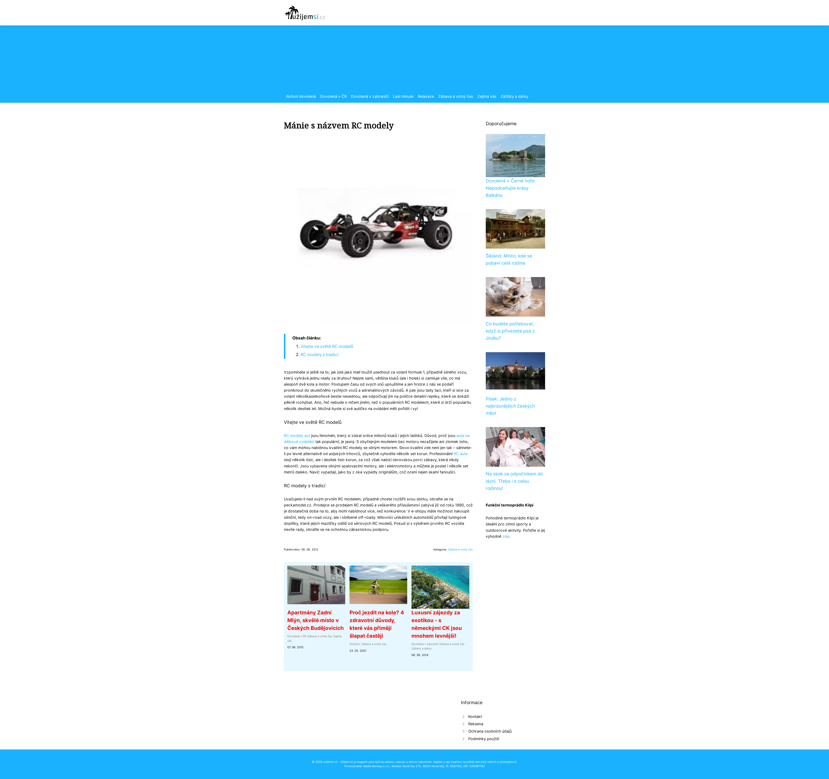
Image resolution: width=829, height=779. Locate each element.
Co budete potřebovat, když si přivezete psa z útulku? (510, 331)
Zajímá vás (486, 96)
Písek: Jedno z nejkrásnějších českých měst (510, 406)
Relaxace (426, 96)
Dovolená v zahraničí (370, 96)
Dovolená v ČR (333, 96)
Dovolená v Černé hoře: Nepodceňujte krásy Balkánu (511, 188)
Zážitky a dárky (514, 96)
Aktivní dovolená (301, 96)
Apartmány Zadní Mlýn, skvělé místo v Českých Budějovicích (315, 620)
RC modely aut (297, 435)
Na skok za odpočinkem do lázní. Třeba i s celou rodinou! (514, 481)
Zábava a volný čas (455, 96)
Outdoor (355, 644)
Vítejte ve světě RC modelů (327, 346)
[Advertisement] (414, 61)
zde (505, 536)
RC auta (461, 453)
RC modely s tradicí (320, 354)
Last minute (403, 96)
